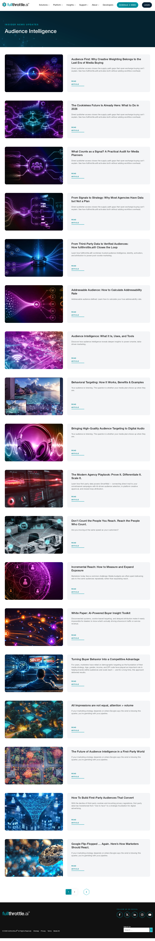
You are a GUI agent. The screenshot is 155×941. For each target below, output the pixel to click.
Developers (108, 5)
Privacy (43, 931)
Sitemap (36, 931)
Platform (57, 5)
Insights (70, 5)
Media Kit (56, 931)
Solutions (43, 5)
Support (83, 5)
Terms (50, 931)
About (95, 5)
